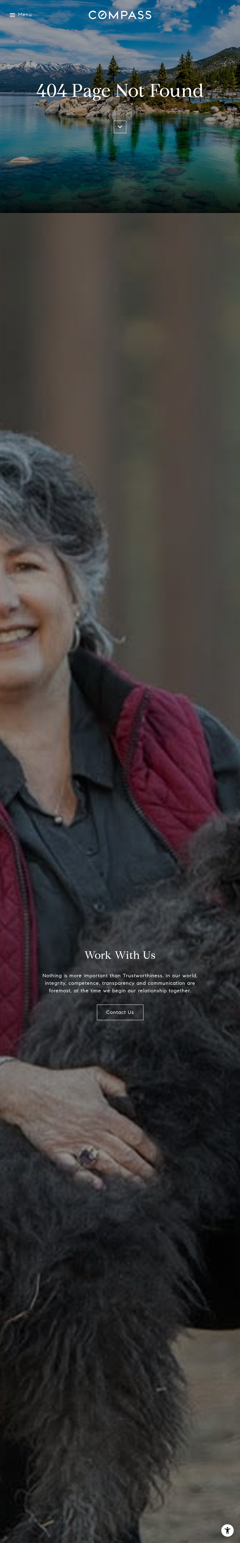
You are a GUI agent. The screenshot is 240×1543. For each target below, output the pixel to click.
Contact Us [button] (120, 1012)
